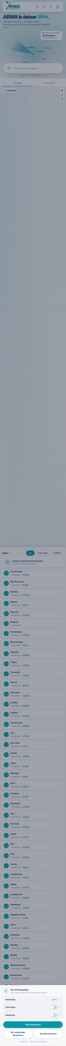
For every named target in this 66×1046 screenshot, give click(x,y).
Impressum (23, 1041)
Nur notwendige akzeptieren (18, 1034)
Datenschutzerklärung (38, 1041)
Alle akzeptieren (33, 1024)
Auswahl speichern (48, 1033)
